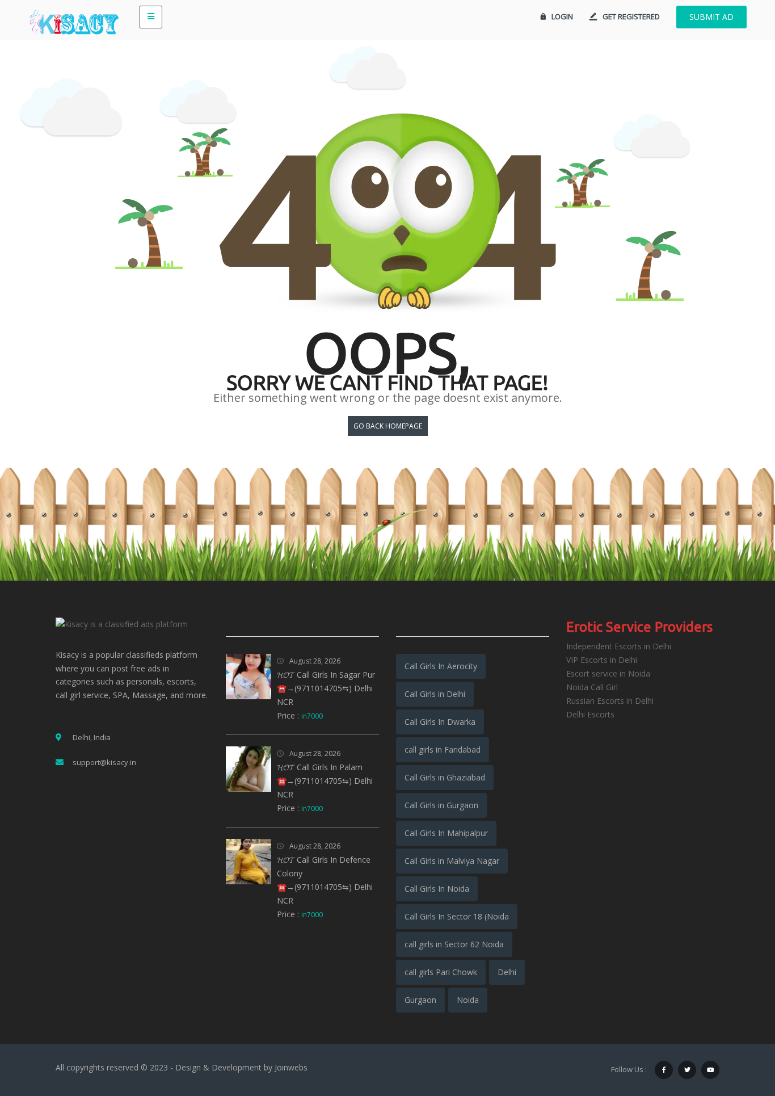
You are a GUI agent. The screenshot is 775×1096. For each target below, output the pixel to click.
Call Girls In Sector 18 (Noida (457, 916)
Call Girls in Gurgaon (441, 805)
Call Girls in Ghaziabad (445, 777)
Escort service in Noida (608, 673)
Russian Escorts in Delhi (610, 700)
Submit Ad (711, 16)
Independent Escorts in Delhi (618, 646)
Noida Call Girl (592, 687)
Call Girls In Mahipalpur (446, 833)
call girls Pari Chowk (441, 972)
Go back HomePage (387, 426)
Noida (468, 999)
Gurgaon (420, 999)
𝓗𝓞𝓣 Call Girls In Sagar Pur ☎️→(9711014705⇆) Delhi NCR (326, 688)
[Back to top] (738, 1025)
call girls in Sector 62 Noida (454, 944)
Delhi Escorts (590, 714)
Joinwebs (291, 1067)
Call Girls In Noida (437, 888)
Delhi (507, 972)
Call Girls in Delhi (435, 693)
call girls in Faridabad (443, 749)
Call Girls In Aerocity (441, 666)
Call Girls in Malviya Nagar (452, 860)
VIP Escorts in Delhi (601, 659)
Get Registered (631, 16)
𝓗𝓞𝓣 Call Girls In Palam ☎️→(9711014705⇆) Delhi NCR (325, 781)
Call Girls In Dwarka (440, 721)
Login (562, 16)
